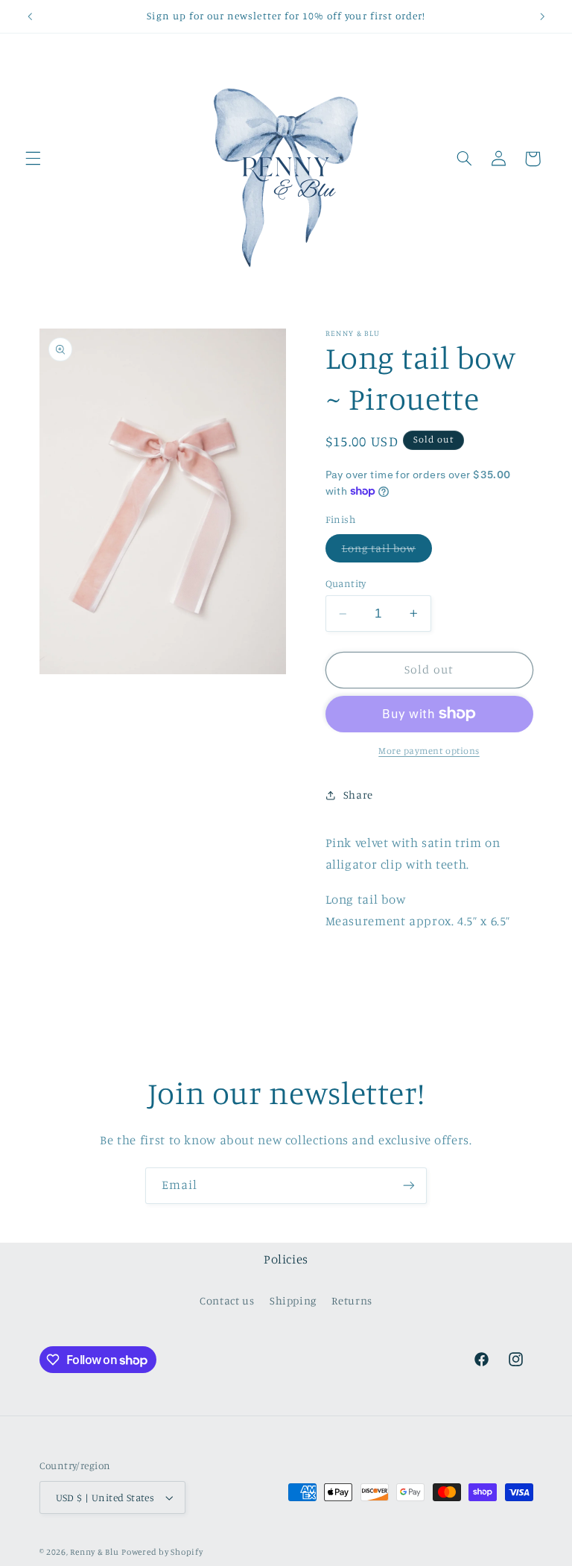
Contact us (227, 1300)
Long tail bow (387, 551)
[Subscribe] (409, 1185)
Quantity (345, 583)
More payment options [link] (429, 750)
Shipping (293, 1300)
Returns (351, 1300)
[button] (33, 159)
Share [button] (358, 794)
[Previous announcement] (29, 16)
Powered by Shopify (162, 1552)
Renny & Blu (94, 1552)
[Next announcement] (542, 16)
